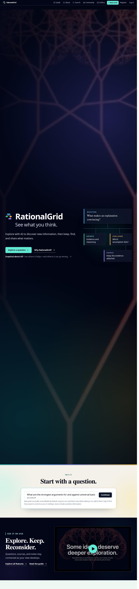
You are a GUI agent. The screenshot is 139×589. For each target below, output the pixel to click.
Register (123, 2)
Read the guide (36, 563)
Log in (131, 2)
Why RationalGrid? (43, 250)
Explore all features (14, 563)
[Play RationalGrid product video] (93, 549)
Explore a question (17, 250)
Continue (105, 495)
